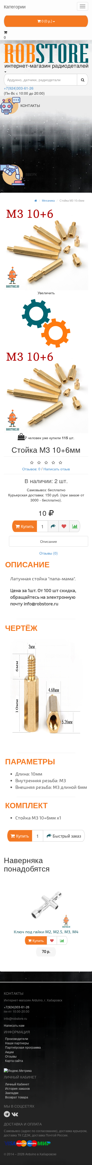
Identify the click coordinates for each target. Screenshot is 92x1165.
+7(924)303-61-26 (18, 88)
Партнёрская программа (23, 1047)
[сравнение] (74, 526)
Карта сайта (14, 1060)
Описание (48, 541)
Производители (16, 1038)
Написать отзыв (56, 468)
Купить (37, 940)
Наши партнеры (17, 1043)
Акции (9, 1052)
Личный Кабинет (17, 1084)
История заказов (17, 1088)
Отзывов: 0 (31, 468)
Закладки (11, 1092)
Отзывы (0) (48, 553)
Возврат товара (16, 1097)
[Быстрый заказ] (53, 526)
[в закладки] (64, 526)
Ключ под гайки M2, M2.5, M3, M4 (46, 931)
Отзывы (11, 1056)
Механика (48, 200)
